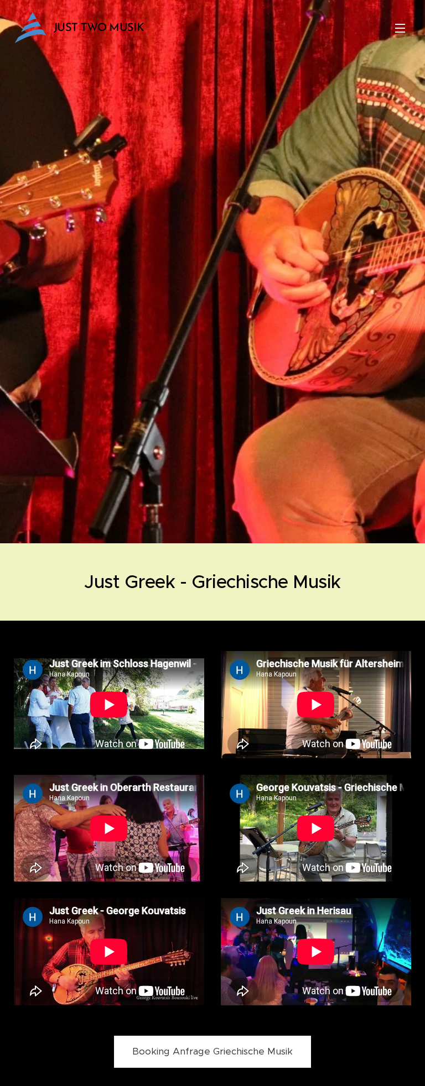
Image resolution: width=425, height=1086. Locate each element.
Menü (400, 28)
